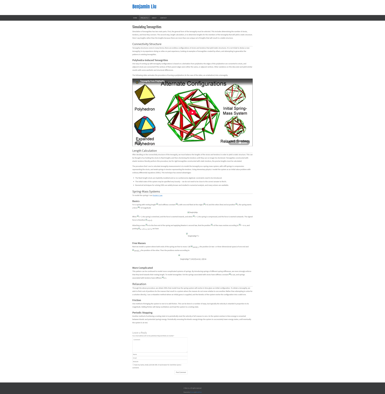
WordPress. (199, 392)
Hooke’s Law (157, 195)
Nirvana (192, 392)
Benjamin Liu (144, 7)
